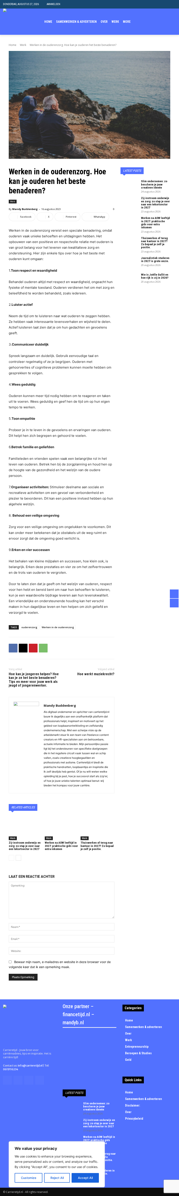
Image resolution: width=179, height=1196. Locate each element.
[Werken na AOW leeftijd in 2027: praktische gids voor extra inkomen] (62, 828)
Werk (23, 45)
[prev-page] (11, 858)
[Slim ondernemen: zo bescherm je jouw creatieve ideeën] (129, 186)
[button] (172, 4)
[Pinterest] (33, 648)
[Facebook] (146, 21)
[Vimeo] (166, 21)
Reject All (57, 1178)
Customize (28, 1178)
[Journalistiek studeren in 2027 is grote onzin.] (129, 263)
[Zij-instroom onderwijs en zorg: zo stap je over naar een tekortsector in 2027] (26, 828)
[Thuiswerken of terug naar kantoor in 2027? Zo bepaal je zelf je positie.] (97, 828)
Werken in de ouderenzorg (58, 627)
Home (12, 45)
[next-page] (18, 858)
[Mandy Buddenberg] (26, 745)
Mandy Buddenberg (25, 209)
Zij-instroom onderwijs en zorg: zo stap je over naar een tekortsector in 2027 (25, 846)
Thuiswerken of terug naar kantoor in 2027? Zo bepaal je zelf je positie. (97, 846)
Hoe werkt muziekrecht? (95, 674)
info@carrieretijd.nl (30, 1065)
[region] (57, 1164)
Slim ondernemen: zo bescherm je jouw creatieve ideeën (154, 184)
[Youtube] (173, 21)
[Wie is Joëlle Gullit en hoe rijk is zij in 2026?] (129, 279)
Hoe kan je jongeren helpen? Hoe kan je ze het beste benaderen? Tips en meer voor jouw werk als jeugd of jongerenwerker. (34, 680)
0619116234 (10, 1069)
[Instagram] (153, 21)
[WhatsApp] (43, 648)
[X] (160, 21)
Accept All (85, 1178)
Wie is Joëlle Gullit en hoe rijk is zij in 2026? (154, 276)
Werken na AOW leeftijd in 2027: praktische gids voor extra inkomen (61, 846)
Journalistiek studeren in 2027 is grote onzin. (155, 259)
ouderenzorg (29, 627)
